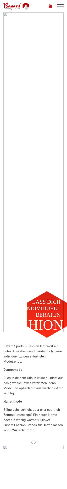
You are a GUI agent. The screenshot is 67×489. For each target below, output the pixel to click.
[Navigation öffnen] (60, 6)
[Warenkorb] (50, 6)
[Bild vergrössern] (33, 464)
